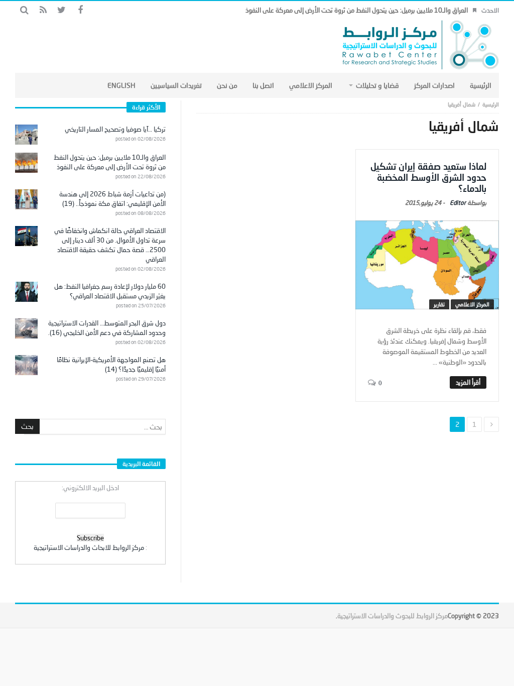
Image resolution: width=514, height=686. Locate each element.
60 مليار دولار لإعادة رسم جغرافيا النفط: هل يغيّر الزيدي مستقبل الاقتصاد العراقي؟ (110, 291)
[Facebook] (80, 10)
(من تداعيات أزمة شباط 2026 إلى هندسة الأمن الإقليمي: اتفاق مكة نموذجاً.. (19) (112, 198)
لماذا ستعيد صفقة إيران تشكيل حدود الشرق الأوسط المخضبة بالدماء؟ (428, 177)
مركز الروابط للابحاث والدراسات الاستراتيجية (89, 547)
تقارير (439, 304)
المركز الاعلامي (472, 304)
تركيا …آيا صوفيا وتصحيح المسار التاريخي (115, 129)
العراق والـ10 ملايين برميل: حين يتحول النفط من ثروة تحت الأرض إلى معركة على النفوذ (356, 10)
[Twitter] (61, 10)
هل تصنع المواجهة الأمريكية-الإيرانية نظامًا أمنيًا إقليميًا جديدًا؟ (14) (111, 364)
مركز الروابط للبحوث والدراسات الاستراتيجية (392, 616)
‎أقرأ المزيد (468, 382)
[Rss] (43, 10)
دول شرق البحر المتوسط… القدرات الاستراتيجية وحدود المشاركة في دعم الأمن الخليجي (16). (107, 327)
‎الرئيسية (490, 104)
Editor (458, 202)
